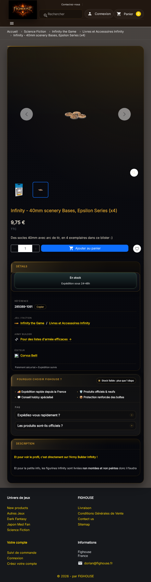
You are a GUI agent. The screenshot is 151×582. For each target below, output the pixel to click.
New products (17, 508)
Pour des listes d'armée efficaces (46, 339)
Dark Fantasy (17, 519)
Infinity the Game (32, 323)
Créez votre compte (22, 564)
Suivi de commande (21, 553)
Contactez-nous (70, 4)
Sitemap (84, 524)
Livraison (84, 508)
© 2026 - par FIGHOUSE (75, 576)
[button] (99, 13)
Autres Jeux (16, 513)
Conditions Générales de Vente (100, 513)
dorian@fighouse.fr (98, 563)
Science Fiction (18, 530)
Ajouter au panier (85, 248)
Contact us (86, 519)
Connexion (15, 558)
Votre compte (17, 542)
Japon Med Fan (18, 524)
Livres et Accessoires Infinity (69, 323)
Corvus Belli (28, 355)
